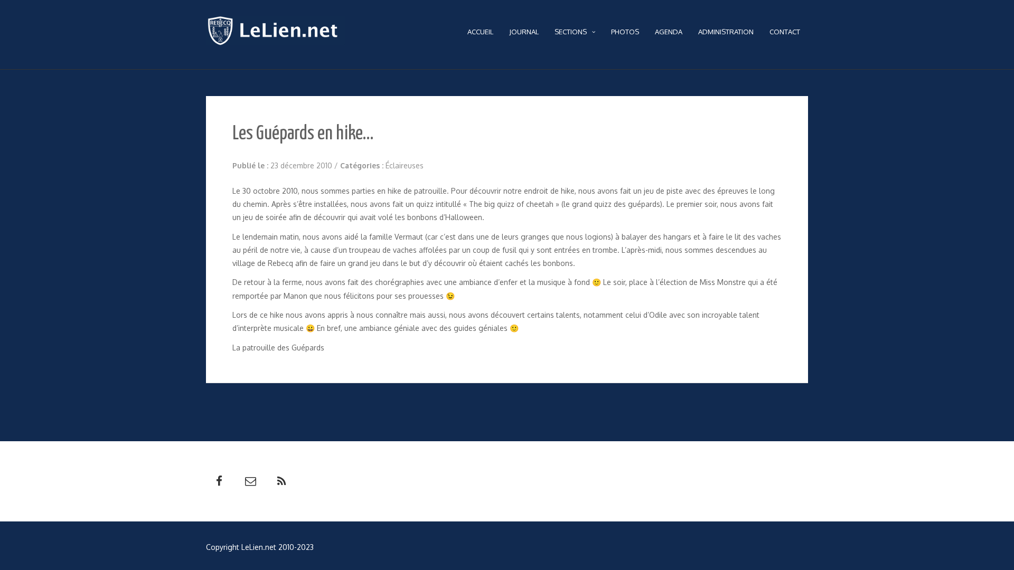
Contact (784, 31)
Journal (524, 31)
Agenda (668, 31)
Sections (571, 31)
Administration (726, 31)
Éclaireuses (405, 165)
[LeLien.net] (275, 33)
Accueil (480, 31)
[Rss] (281, 481)
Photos (625, 31)
